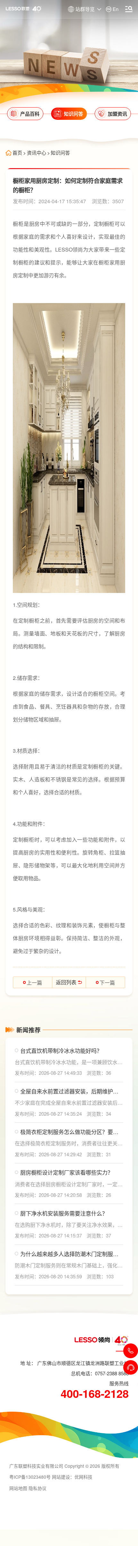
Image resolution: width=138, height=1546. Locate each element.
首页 (17, 152)
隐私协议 (38, 1488)
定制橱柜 (104, 223)
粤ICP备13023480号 (30, 1477)
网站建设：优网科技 (72, 1477)
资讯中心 (36, 152)
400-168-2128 (95, 1394)
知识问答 (60, 152)
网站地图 (18, 1488)
